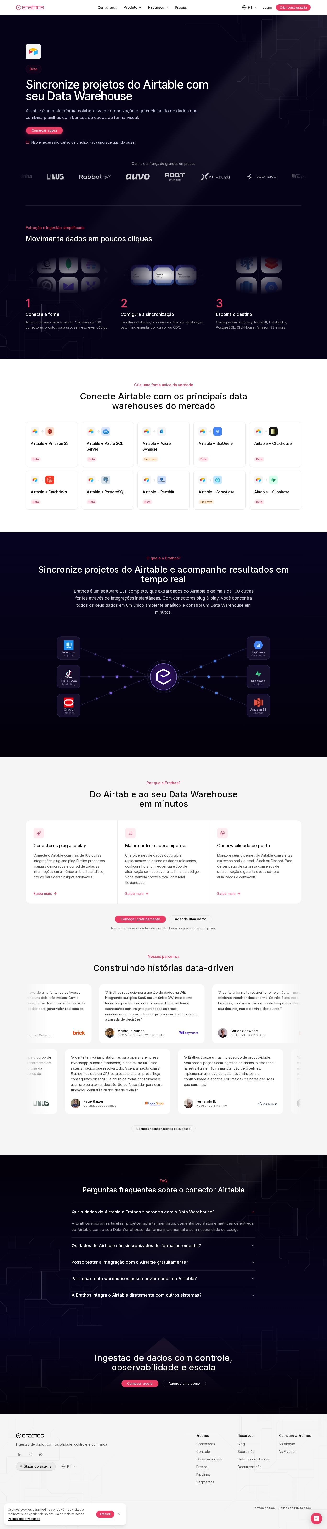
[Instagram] (30, 1454)
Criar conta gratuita (293, 7)
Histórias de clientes (254, 1459)
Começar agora (44, 130)
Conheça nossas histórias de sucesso (163, 1129)
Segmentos (205, 1482)
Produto (130, 7)
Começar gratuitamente (140, 919)
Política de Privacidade (295, 1508)
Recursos (156, 7)
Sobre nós (246, 1451)
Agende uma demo (190, 919)
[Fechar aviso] (119, 1514)
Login (267, 7)
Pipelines (203, 1474)
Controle (203, 1451)
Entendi (105, 1514)
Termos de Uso (264, 1508)
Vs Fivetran (288, 1451)
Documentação (250, 1467)
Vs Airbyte (287, 1444)
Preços (181, 7)
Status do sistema (37, 1466)
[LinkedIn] (20, 1454)
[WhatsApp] (41, 1454)
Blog (241, 1444)
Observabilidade (209, 1459)
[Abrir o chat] (316, 1518)
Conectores (107, 7)
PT (250, 7)
